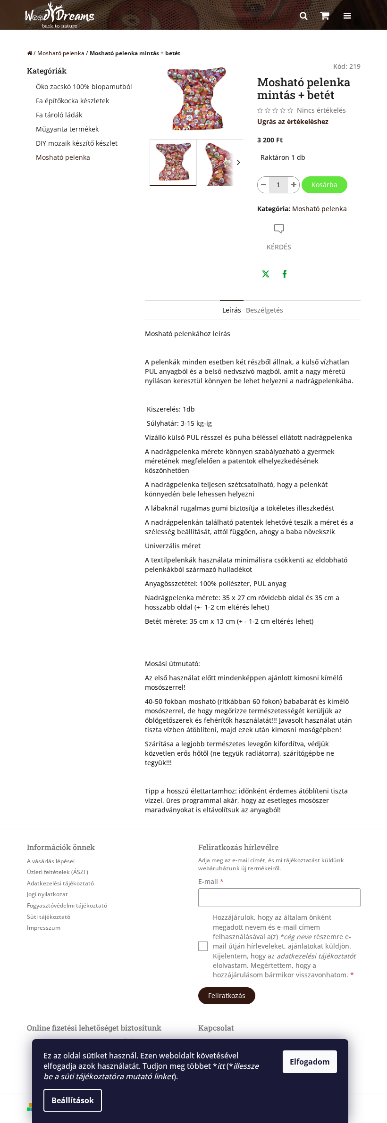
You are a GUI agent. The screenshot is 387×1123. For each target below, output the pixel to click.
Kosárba (324, 184)
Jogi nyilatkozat (47, 894)
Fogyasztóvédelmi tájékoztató (67, 905)
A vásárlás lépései (51, 861)
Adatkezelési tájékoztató (60, 883)
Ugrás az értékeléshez (292, 121)
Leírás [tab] (231, 310)
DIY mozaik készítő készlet (77, 143)
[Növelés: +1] (293, 185)
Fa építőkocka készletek (72, 100)
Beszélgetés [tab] (264, 310)
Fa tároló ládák (59, 114)
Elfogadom (310, 1062)
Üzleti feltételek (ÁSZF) (57, 872)
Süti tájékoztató (48, 917)
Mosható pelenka (63, 157)
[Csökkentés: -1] (263, 185)
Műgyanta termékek (67, 128)
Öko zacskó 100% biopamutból (84, 86)
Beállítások (72, 1100)
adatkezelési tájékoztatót (316, 955)
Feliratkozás (226, 995)
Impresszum (43, 928)
